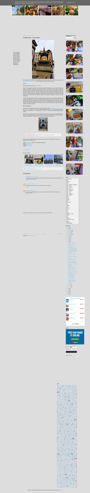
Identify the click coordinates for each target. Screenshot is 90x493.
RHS (63, 460)
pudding (75, 456)
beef (75, 394)
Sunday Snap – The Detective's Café (29, 165)
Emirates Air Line (74, 415)
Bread (66, 398)
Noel (61, 447)
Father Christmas (70, 417)
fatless (61, 418)
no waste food (68, 446)
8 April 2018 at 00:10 (34, 176)
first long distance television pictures (29, 81)
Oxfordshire (62, 450)
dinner (60, 413)
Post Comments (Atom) (31, 235)
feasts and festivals (66, 418)
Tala (67, 475)
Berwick (71, 395)
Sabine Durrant (72, 300)
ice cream (69, 430)
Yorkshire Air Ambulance (72, 486)
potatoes (58, 456)
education (66, 414)
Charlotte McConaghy (73, 318)
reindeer (64, 459)
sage (76, 462)
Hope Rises (71, 308)
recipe (72, 458)
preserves (66, 456)
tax (69, 475)
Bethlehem (75, 395)
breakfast (70, 398)
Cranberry (67, 409)
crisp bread (64, 410)
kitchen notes (59, 434)
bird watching (62, 396)
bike (58, 396)
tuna (73, 477)
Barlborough (62, 393)
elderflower (69, 415)
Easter (58, 414)
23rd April (70, 385)
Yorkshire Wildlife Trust (65, 487)
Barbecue (75, 392)
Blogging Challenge (73, 397)
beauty (68, 394)
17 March (65, 385)
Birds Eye (71, 396)
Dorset (75, 413)
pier (57, 455)
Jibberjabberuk (29, 143)
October (61, 449)
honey (62, 430)
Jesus (60, 432)
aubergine (74, 389)
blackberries (62, 397)
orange (58, 450)
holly (73, 429)
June (69, 238)
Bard (58, 393)
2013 (68, 294)
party (73, 450)
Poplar (63, 455)
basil (69, 393)
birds (67, 396)
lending (71, 436)
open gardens (72, 449)
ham (67, 428)
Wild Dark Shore (71, 317)
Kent (58, 433)
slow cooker (62, 466)
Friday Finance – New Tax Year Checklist (72, 273)
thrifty (70, 476)
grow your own (71, 427)
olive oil (65, 449)
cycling (63, 411)
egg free (70, 414)
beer (57, 395)
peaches (67, 451)
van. (42, 110)
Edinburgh (62, 414)
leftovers (73, 435)
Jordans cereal (71, 432)
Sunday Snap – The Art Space (48, 165)
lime (59, 437)
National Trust (59, 445)
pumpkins (59, 457)
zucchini (74, 487)
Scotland (69, 464)
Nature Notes (70, 445)
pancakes (66, 450)
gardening (64, 423)
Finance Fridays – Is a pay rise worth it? (72, 259)
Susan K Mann (28, 176)
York (60, 486)
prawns (62, 456)
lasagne (75, 434)
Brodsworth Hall (62, 399)
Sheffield (73, 465)
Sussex (72, 474)
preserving (71, 456)
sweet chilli (59, 475)
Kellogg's (75, 432)
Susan (40, 85)
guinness (58, 428)
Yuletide (71, 487)
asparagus (69, 389)
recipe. (58, 459)
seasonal (58, 465)
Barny (67, 393)
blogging (67, 397)
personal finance (72, 452)
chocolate (69, 403)
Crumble (75, 410)
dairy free (67, 411)
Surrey (69, 474)
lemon (63, 436)
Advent (72, 386)
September (70, 234)
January (69, 286)
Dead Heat (70, 299)
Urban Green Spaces (68, 478)
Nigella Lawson (59, 446)
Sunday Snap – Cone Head (72, 271)
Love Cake (68, 438)
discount (64, 413)
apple (59, 389)
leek (67, 435)
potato (75, 455)
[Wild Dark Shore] (67, 320)
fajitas (71, 416)
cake (66, 400)
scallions (61, 464)
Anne (37, 85)
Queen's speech (65, 457)
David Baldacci (72, 309)
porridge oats (71, 455)
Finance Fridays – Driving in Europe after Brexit (38, 165)
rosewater (58, 462)
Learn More (69, 2)
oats (57, 449)
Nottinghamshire (65, 448)
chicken (74, 402)
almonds (68, 388)
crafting (59, 409)
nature (66, 445)
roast (58, 461)
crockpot (71, 410)
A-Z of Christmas (66, 386)
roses (75, 461)
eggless (58, 415)
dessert (73, 412)
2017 (68, 288)
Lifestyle (75, 436)
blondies (58, 398)
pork (66, 455)
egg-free (74, 414)
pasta (60, 451)
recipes (61, 459)
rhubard (70, 460)
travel (63, 477)
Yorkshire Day (59, 487)
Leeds (65, 435)
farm (64, 417)
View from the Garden (70, 480)
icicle (73, 430)
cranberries (63, 409)
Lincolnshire (63, 437)
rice (73, 460)
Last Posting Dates (59, 435)
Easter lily (27, 109)
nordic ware (68, 447)
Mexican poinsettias (59, 108)
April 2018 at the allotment (72, 268)
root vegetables (66, 461)
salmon (59, 463)
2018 (68, 228)
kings (66, 433)
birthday (75, 396)
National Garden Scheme (71, 444)
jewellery (63, 432)
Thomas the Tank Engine (65, 476)
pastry (64, 451)
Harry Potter (63, 429)
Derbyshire (67, 412)
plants (60, 455)
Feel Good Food (73, 418)
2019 (68, 227)
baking (75, 390)
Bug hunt (75, 399)
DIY (66, 413)
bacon (62, 390)
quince (75, 457)
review (59, 460)
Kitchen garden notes (71, 433)
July (68, 237)
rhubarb (67, 460)
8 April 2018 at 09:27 (31, 190)
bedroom (72, 394)
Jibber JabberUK (29, 145)
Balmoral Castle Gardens (72, 261)
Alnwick (72, 388)
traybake (70, 477)
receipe (68, 458)
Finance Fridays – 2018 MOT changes (71, 267)
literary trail (70, 437)
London (61, 438)
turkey (76, 477)
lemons (67, 436)
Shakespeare (68, 465)
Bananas (71, 392)
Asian (66, 389)
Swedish (75, 474)
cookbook (63, 408)
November (69, 231)
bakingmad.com (62, 392)
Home (43, 233)
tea (71, 475)
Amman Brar (71, 314)
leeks (70, 435)
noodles (64, 447)
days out (75, 411)
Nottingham (60, 448)
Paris (70, 450)
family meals (59, 417)
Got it (74, 2)
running (66, 462)
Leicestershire (59, 436)
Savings (58, 464)
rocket (62, 461)
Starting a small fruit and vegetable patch (72, 276)
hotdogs (66, 430)
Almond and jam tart (71, 277)
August (69, 235)
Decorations (62, 412)
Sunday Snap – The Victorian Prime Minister (72, 248)
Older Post (61, 233)
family (75, 416)
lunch (76, 438)
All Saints (70, 387)
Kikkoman (62, 433)
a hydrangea (53, 108)
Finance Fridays (69, 419)
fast (66, 417)
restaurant (75, 459)
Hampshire (71, 428)
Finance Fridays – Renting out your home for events (72, 250)
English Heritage (60, 416)
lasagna (71, 434)
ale (62, 387)
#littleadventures (59, 385)
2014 (68, 292)
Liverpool (75, 437)
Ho (70, 429)
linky (66, 437)
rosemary (71, 461)
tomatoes (74, 476)
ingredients (62, 431)
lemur (34, 110)
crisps (68, 410)
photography (66, 454)
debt (58, 412)
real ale (63, 458)
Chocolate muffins (71, 270)
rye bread (70, 462)
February (69, 285)
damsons (71, 411)
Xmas (57, 486)
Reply (27, 180)
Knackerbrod (64, 434)
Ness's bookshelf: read (75, 298)
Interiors (66, 431)
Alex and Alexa (66, 387)
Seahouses (74, 464)
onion (68, 449)
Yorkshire (64, 486)
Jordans (67, 432)
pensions (64, 452)
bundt (59, 400)
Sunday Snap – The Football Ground (58, 165)
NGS (74, 445)
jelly (57, 432)
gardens (70, 423)
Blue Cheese (62, 398)
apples (62, 389)
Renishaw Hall (69, 459)
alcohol (60, 387)
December (69, 230)
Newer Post (25, 233)
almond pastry (63, 388)
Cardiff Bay (72, 400)
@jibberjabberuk (29, 142)
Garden (58, 423)
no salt (64, 446)
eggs (61, 415)
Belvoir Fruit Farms (66, 395)
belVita (61, 395)
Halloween (63, 428)
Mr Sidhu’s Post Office (72, 313)
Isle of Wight (71, 431)
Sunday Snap (60, 474)
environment (67, 416)
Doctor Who (70, 413)
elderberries (64, 415)
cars (76, 400)
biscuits (58, 397)
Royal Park (62, 462)
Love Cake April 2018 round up (71, 245)
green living (59, 427)
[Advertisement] (45, 24)
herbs (68, 429)
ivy (75, 431)
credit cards (72, 409)
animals (76, 388)
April (68, 241)
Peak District (72, 451)
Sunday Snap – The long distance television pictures (72, 281)
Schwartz (65, 464)
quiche (71, 457)
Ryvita (73, 462)
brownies (67, 399)
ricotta (76, 460)
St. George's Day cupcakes (72, 262)
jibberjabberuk (29, 144)
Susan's (51, 109)
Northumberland (74, 447)
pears (61, 452)
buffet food (71, 399)
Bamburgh (67, 392)
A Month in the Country (72, 304)
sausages (73, 463)
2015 (68, 291)
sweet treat (63, 475)
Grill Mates (65, 427)
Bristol (74, 398)
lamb (68, 434)
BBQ (65, 394)
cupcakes (59, 411)
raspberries (58, 458)
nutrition (74, 448)
